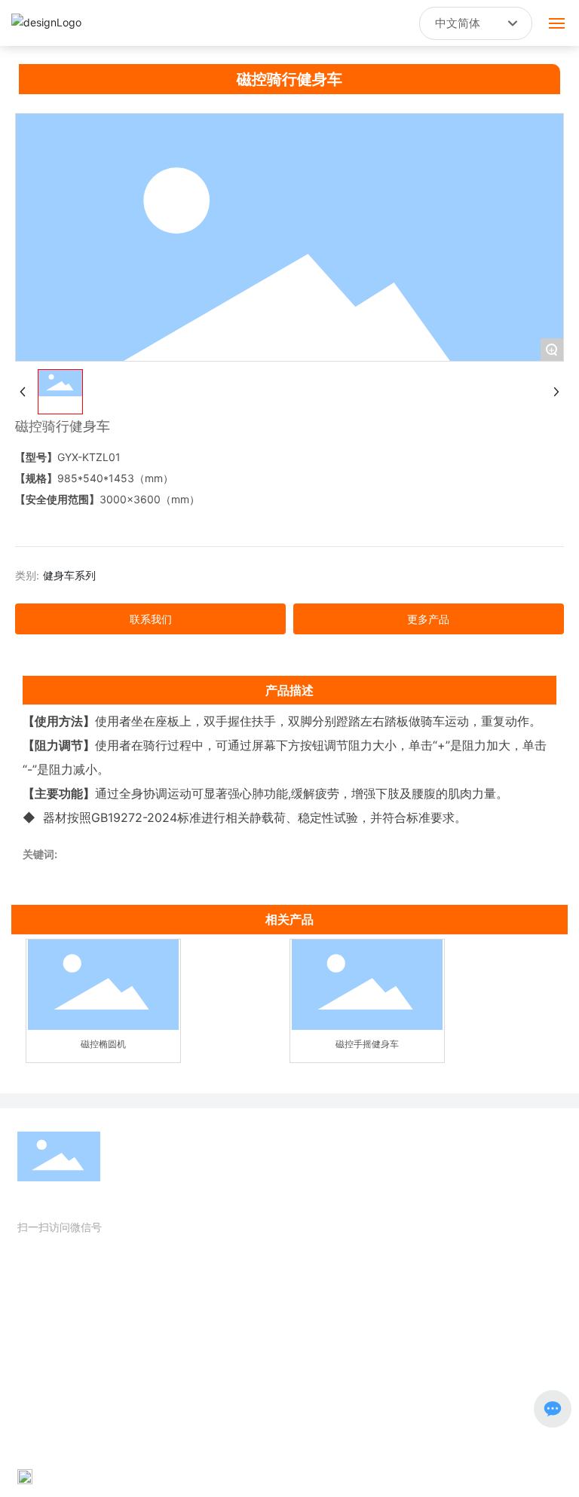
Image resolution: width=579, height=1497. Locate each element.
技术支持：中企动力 (242, 1475)
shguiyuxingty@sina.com (119, 1360)
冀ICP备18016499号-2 (72, 1456)
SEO (331, 1475)
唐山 (300, 1475)
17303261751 (104, 1318)
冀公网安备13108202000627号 (108, 1475)
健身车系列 (69, 575)
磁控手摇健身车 (367, 1043)
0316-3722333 (86, 1339)
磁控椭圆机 (103, 1043)
